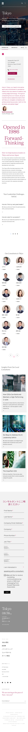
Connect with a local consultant (11, 26)
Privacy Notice (10, 712)
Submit (7, 592)
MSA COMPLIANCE (21, 718)
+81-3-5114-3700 (13, 69)
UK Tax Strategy (12, 721)
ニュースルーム (6, 652)
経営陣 (4, 646)
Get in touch (12, 73)
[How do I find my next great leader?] (2, 212)
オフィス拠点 (6, 656)
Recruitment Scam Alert (9, 718)
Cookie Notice (18, 712)
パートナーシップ (7, 649)
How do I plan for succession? (11, 217)
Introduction (5, 47)
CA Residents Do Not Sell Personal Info (14, 716)
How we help (14, 47)
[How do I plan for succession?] (2, 224)
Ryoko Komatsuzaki (7, 112)
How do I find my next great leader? (13, 204)
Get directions (11, 79)
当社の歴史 (5, 642)
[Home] (5, 3)
